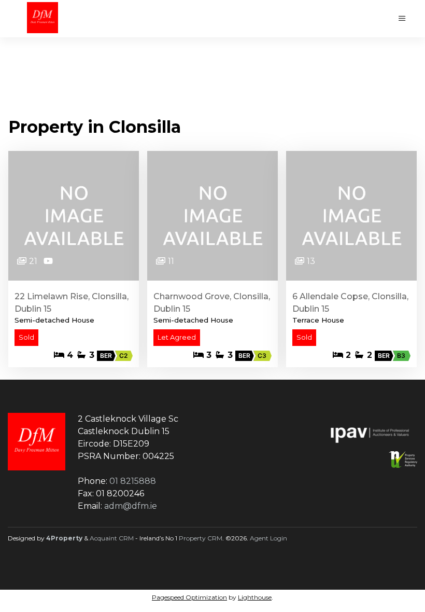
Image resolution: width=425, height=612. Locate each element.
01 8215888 (132, 481)
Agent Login (268, 538)
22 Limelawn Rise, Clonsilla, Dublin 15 (72, 302)
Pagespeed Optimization (189, 597)
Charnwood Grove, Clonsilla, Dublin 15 (211, 302)
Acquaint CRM (112, 538)
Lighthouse (255, 597)
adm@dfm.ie (130, 506)
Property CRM (200, 538)
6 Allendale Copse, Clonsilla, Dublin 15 (350, 302)
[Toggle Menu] (402, 18)
